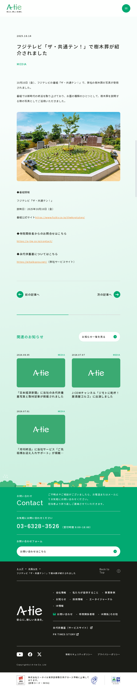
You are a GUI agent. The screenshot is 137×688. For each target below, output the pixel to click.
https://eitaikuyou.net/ (32, 261)
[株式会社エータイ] (14, 8)
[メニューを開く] (126, 8)
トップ (20, 568)
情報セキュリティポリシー (79, 654)
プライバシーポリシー (109, 654)
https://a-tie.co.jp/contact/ (34, 241)
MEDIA (22, 64)
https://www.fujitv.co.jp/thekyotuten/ (60, 217)
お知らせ (32, 568)
